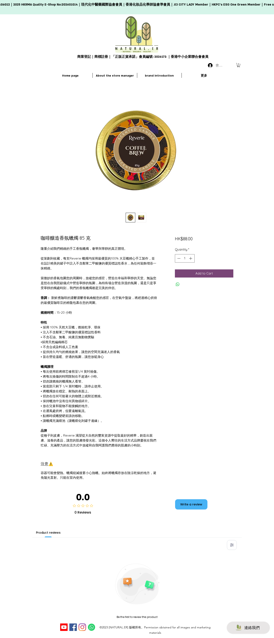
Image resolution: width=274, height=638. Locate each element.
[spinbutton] (184, 258)
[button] (238, 65)
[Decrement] (178, 258)
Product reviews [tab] (48, 532)
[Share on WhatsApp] (177, 284)
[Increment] (191, 258)
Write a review (191, 504)
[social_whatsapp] (91, 627)
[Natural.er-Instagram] (82, 627)
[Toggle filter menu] (232, 545)
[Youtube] (64, 627)
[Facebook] (73, 627)
